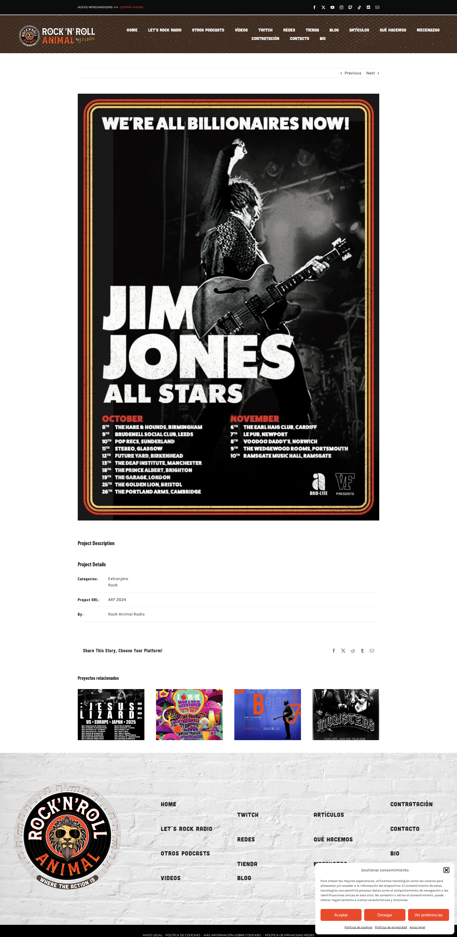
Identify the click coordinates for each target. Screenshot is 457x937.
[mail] (377, 7)
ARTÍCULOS (329, 814)
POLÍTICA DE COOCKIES (183, 935)
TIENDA (247, 863)
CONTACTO (405, 828)
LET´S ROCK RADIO (187, 828)
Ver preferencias (428, 915)
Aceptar (341, 915)
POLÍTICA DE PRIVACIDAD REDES (289, 935)
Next (370, 72)
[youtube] (332, 7)
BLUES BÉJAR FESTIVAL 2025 (261, 714)
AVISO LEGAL (153, 935)
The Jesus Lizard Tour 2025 (105, 714)
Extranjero (118, 578)
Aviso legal (417, 927)
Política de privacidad (391, 927)
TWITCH (248, 814)
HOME (168, 804)
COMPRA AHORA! (131, 7)
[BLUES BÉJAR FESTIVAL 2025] (267, 714)
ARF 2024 (117, 599)
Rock (113, 584)
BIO (395, 853)
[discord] (368, 7)
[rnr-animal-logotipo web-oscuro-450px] (67, 778)
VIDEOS (171, 877)
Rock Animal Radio (126, 614)
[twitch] (350, 7)
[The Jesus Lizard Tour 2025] (111, 714)
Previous (353, 72)
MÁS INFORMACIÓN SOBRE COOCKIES (232, 935)
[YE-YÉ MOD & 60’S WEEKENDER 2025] (189, 714)
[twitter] (323, 7)
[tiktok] (359, 7)
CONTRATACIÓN (411, 804)
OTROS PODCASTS (185, 853)
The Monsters (340, 714)
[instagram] (341, 7)
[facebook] (314, 7)
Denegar (384, 915)
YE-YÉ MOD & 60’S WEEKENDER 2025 (183, 714)
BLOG (244, 877)
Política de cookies (358, 927)
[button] (446, 870)
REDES (246, 839)
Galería (117, 714)
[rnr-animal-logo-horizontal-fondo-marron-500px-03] (57, 24)
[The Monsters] (346, 714)
